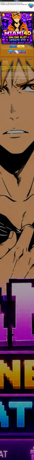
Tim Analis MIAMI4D (4, 10)
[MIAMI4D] (31, 5)
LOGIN (13, 46)
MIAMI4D (17, 81)
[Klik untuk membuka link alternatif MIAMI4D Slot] (17, 28)
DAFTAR (20, 46)
